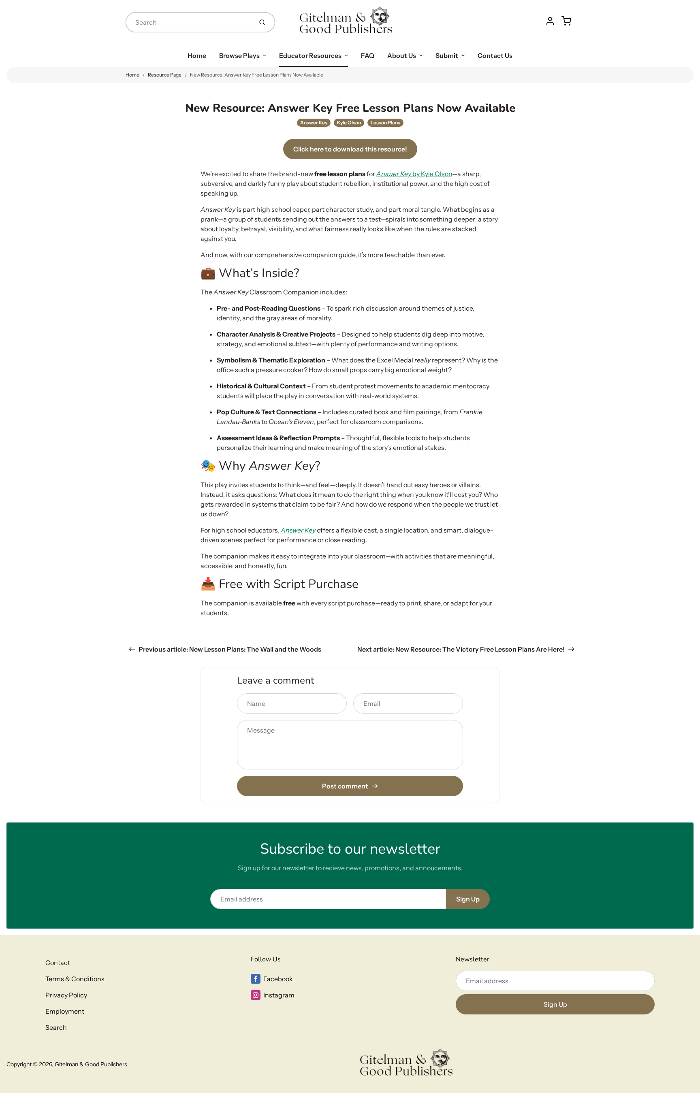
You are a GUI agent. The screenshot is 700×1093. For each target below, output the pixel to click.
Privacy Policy (66, 995)
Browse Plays (239, 55)
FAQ (367, 55)
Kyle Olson (349, 122)
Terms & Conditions (75, 979)
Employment (64, 1011)
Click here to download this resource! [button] (350, 149)
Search (56, 1027)
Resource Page (164, 75)
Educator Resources (310, 55)
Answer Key (313, 122)
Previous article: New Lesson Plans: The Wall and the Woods (230, 649)
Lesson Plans (385, 122)
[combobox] (188, 22)
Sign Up (468, 899)
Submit (446, 55)
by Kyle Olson (414, 174)
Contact (57, 963)
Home (197, 55)
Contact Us (495, 55)
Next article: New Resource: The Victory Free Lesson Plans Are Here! (461, 649)
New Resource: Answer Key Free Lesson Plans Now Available (256, 75)
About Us (401, 55)
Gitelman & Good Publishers (91, 1064)
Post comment (345, 786)
